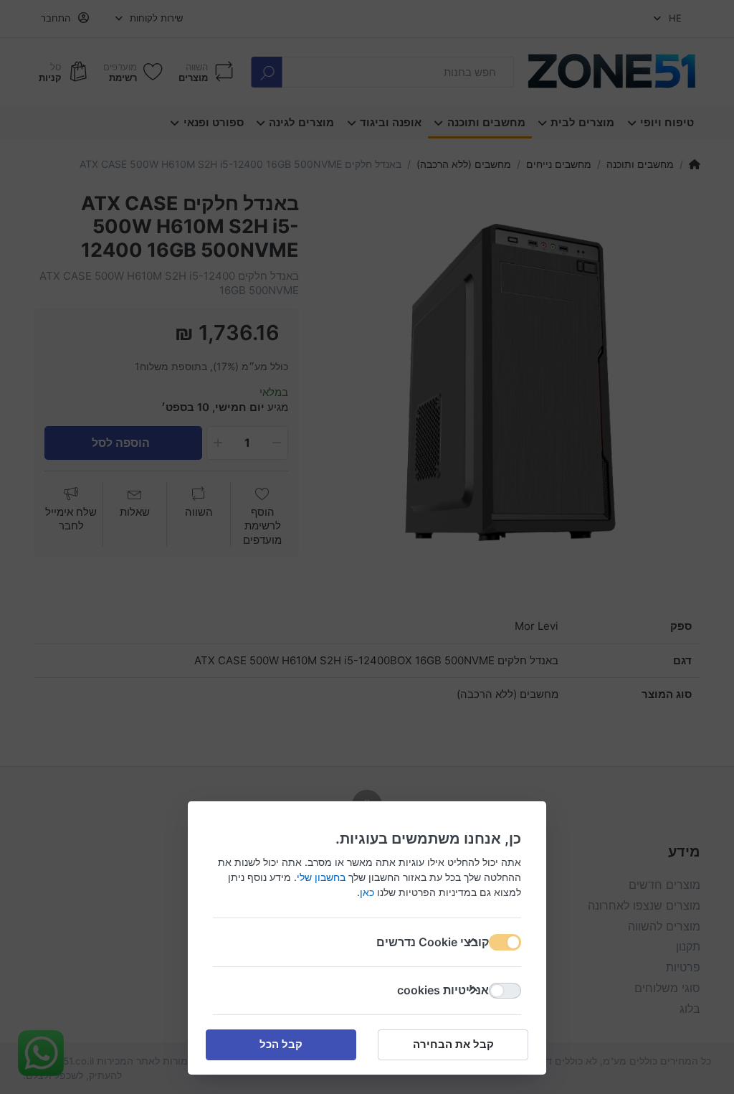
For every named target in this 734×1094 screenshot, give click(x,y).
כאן (367, 892)
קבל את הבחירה (453, 1044)
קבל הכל (280, 1044)
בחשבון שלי (321, 877)
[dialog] (367, 547)
